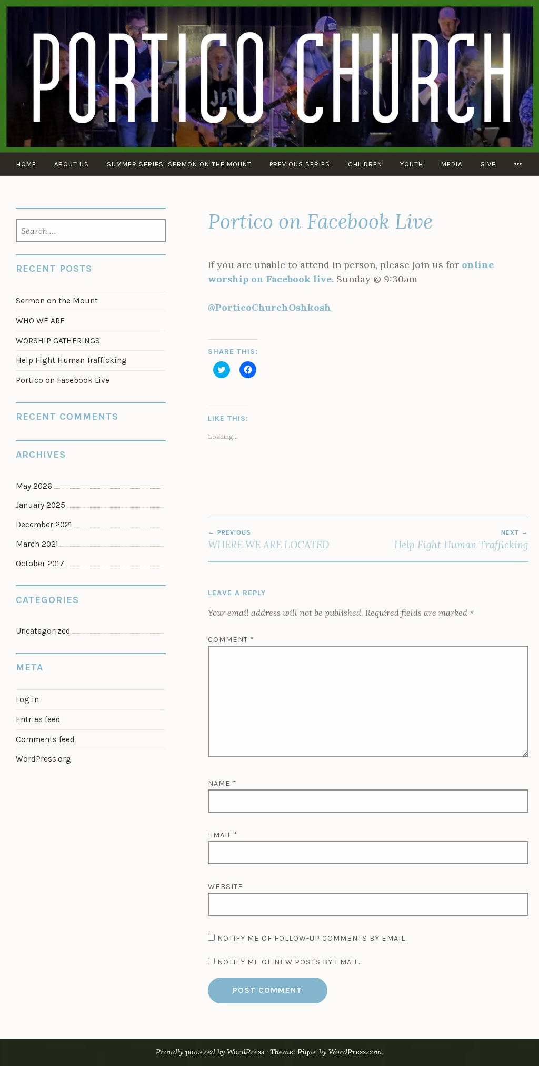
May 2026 (34, 486)
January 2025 (40, 505)
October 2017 (40, 563)
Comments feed (45, 739)
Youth (411, 164)
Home (26, 164)
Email (223, 835)
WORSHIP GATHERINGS (58, 341)
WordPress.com (355, 1052)
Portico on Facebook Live (62, 380)
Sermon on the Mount (57, 300)
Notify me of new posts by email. (288, 962)
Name (222, 783)
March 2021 (37, 544)
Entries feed (38, 719)
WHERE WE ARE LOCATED (269, 540)
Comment (231, 639)
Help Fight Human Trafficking (461, 540)
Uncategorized (43, 631)
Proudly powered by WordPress (210, 1052)
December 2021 (44, 524)
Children (365, 164)
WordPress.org (43, 759)
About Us (71, 164)
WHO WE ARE (40, 320)
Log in (27, 699)
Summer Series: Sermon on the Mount (179, 164)
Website (225, 886)
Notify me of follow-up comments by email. (312, 938)
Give (488, 164)
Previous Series (300, 164)
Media (451, 164)
